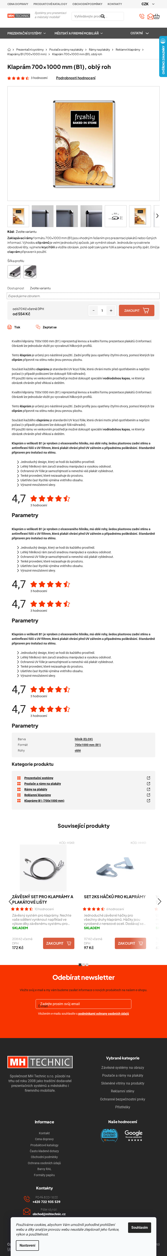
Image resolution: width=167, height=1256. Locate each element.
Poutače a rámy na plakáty (122, 1075)
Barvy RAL (44, 1169)
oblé (78, 750)
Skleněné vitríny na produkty (122, 1083)
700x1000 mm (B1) (88, 745)
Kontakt (44, 1133)
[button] (10, 901)
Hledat (129, 16)
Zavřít (30, 332)
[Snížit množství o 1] (93, 310)
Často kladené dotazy (44, 1151)
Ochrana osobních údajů (44, 1163)
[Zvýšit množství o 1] (111, 310)
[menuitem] (28, 33)
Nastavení (27, 1245)
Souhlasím (139, 1227)
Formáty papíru (44, 1175)
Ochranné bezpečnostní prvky (122, 1099)
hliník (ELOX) (84, 739)
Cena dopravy (17, 4)
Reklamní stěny (122, 1091)
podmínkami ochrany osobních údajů (103, 1013)
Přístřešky (122, 1107)
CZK (145, 4)
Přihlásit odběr (83, 1024)
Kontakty (115, 4)
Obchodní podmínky (87, 4)
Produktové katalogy (50, 4)
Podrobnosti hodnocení (75, 77)
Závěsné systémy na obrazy (122, 1068)
